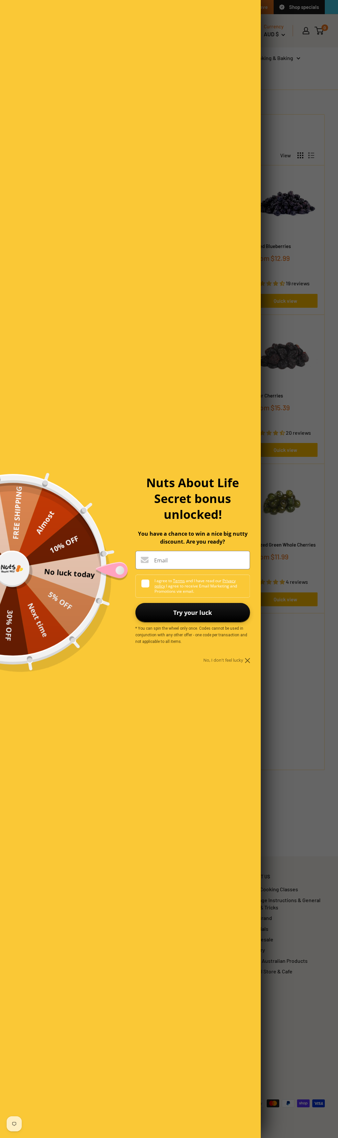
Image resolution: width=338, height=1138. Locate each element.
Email (161, 560)
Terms (179, 581)
